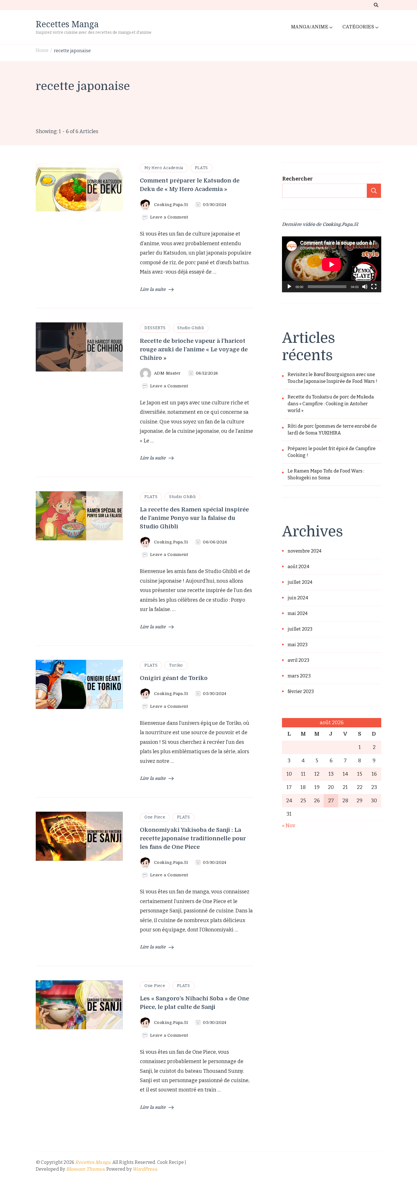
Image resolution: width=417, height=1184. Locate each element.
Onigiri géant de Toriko (174, 678)
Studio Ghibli (190, 328)
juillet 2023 (300, 629)
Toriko (176, 665)
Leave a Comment (169, 217)
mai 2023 (298, 644)
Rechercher (297, 179)
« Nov (288, 825)
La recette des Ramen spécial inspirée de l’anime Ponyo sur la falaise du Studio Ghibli (194, 518)
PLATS (201, 167)
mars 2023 (299, 676)
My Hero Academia (163, 167)
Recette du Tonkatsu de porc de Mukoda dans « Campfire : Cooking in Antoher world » (331, 403)
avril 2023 (298, 660)
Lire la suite (153, 289)
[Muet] (365, 291)
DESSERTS (155, 328)
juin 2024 (298, 598)
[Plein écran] (374, 291)
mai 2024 (298, 613)
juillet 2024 (300, 582)
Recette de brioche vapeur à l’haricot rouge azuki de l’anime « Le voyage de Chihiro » (194, 349)
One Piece (154, 817)
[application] (331, 264)
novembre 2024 (305, 551)
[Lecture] (289, 291)
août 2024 (298, 566)
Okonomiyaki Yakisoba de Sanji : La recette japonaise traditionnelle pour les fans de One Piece (193, 838)
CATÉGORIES (358, 27)
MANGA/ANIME (309, 27)
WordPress (144, 1169)
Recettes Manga (67, 24)
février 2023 (301, 691)
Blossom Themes (85, 1169)
